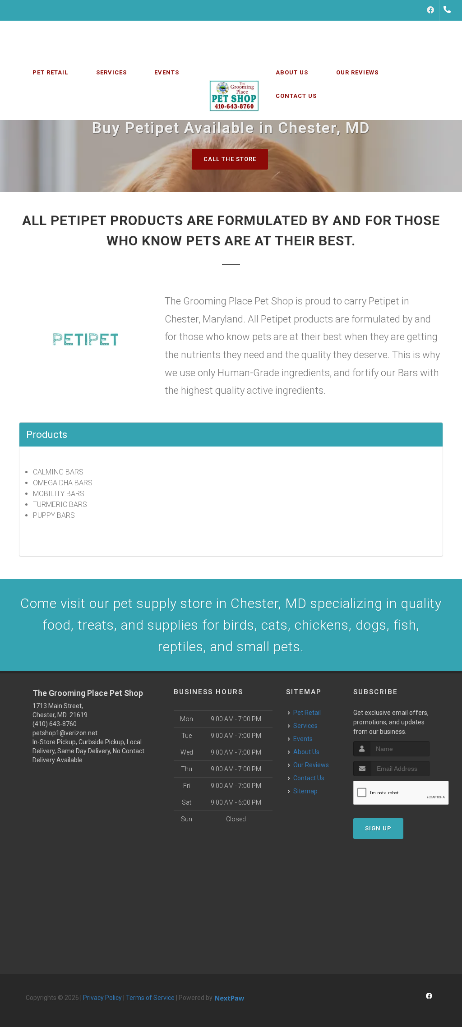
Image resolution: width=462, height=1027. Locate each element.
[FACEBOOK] (430, 10)
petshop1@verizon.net (64, 733)
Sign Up (378, 828)
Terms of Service (150, 997)
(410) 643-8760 (54, 724)
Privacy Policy (102, 997)
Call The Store (229, 159)
